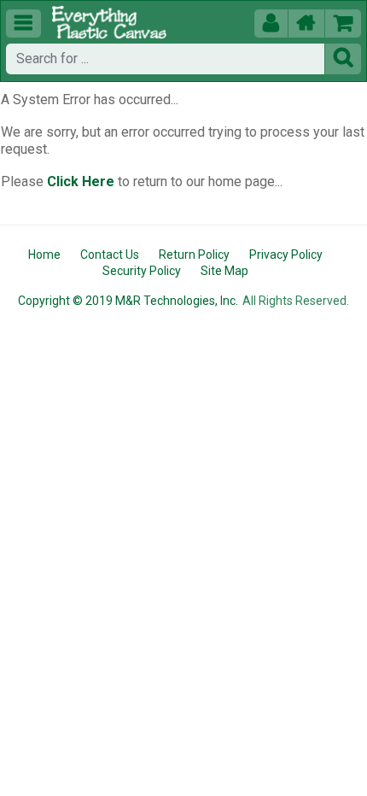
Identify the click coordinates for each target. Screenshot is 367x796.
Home (44, 254)
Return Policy (194, 254)
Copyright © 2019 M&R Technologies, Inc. (128, 300)
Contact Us (109, 254)
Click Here (80, 181)
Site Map (224, 271)
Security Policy (141, 271)
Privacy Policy (286, 254)
